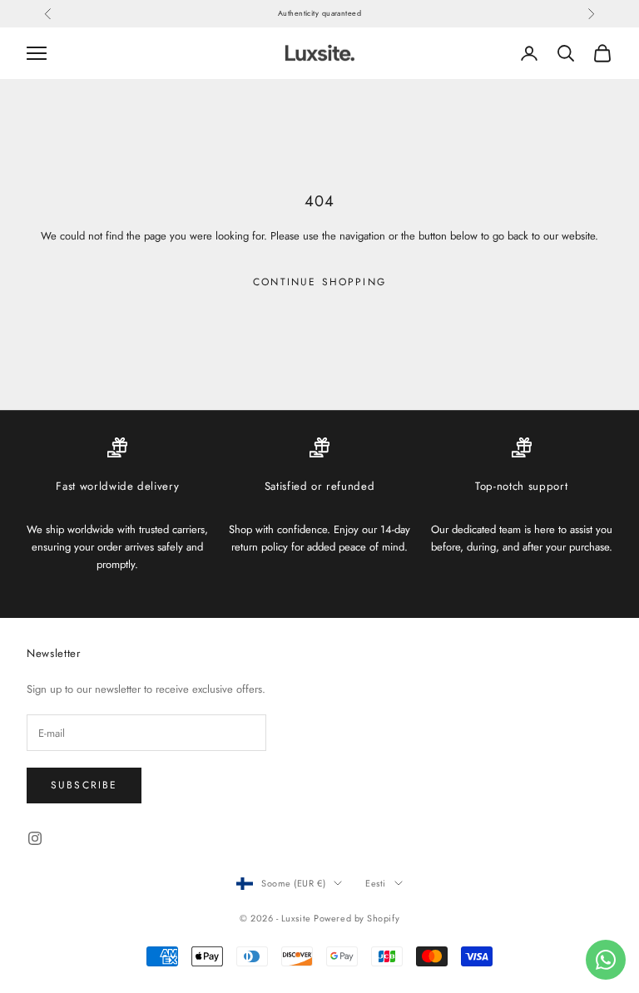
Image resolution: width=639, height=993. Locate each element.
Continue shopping (319, 281)
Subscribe (84, 785)
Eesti (375, 883)
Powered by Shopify (356, 918)
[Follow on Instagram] (35, 838)
